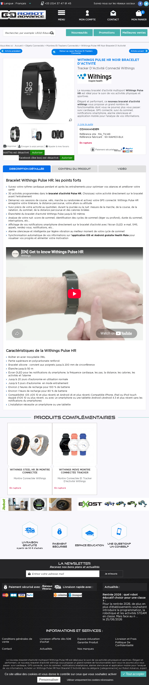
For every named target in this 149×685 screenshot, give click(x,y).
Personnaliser (48, 679)
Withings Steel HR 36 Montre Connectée (30, 471)
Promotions (107, 32)
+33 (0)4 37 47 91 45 (58, 3)
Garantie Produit (87, 642)
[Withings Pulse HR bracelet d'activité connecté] (36, 133)
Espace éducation (88, 638)
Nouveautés (79, 32)
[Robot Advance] (23, 14)
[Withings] (94, 77)
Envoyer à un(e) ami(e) (32, 146)
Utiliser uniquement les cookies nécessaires (90, 680)
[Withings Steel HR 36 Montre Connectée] (30, 444)
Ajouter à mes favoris (58, 146)
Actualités (46, 648)
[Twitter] (146, 3)
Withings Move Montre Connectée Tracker (74, 471)
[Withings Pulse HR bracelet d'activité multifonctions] (57, 133)
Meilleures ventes (134, 32)
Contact (113, 19)
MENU (61, 19)
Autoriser (37, 152)
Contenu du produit (74, 168)
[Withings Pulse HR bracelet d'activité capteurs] (15, 133)
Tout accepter (134, 674)
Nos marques (85, 648)
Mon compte (87, 19)
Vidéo (122, 168)
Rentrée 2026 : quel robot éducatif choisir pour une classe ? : (124, 597)
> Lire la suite (85, 124)
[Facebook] (140, 3)
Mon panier (139, 16)
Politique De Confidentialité (124, 644)
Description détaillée (26, 168)
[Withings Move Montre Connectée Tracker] (74, 444)
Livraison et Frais (125, 638)
